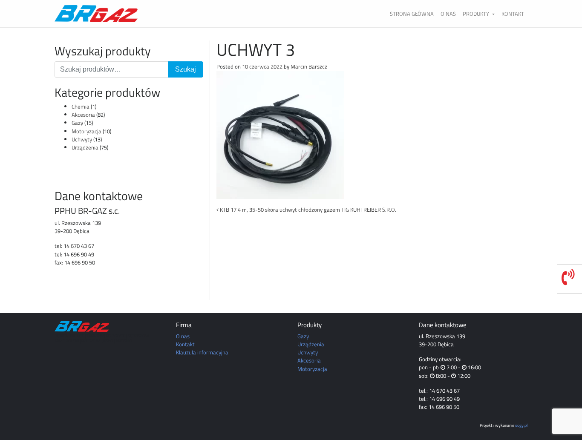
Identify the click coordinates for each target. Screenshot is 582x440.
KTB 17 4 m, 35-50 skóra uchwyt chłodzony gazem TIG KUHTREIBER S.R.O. (307, 209)
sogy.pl (521, 425)
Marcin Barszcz (309, 66)
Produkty (476, 13)
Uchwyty (82, 139)
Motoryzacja (86, 131)
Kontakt (512, 13)
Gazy (77, 122)
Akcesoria (83, 114)
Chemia (80, 106)
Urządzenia (85, 147)
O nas (448, 13)
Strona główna (412, 13)
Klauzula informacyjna (202, 352)
